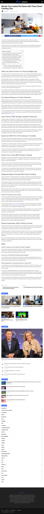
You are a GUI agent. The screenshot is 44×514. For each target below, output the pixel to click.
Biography (3, 416)
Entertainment (4, 436)
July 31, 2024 (4, 322)
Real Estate (4, 471)
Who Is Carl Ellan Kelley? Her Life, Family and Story (16, 386)
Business (25, 304)
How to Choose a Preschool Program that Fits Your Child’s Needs (10, 307)
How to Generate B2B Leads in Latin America (32, 306)
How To (16, 11)
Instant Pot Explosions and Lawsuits (10, 61)
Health (3, 449)
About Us (6, 510)
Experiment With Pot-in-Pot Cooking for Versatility (12, 57)
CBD (2, 423)
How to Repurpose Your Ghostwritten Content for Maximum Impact (7, 319)
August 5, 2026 (9, 392)
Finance (3, 440)
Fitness (3, 442)
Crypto (18, 316)
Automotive (4, 412)
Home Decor (4, 451)
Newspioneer (6, 511)
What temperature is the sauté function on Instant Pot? (14, 67)
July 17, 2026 (9, 396)
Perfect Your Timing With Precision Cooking (11, 58)
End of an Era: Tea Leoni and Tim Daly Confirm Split (11, 359)
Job (2, 460)
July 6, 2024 (12, 11)
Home (2, 510)
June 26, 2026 (9, 401)
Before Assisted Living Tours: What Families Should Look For (18, 395)
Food (2, 445)
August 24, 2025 (18, 321)
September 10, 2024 (5, 309)
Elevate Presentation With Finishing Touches (11, 62)
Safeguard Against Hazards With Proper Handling (12, 60)
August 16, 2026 (9, 384)
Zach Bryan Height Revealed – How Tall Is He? (12, 370)
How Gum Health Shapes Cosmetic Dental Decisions (16, 399)
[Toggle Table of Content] (21, 51)
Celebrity (3, 425)
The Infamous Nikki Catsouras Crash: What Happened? (14, 367)
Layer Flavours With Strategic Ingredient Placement (12, 55)
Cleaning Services (5, 427)
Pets (2, 468)
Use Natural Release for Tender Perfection (10, 54)
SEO (2, 473)
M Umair (6, 11)
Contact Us (19, 510)
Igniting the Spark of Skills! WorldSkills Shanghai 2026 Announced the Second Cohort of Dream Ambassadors (24, 382)
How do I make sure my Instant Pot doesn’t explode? (13, 65)
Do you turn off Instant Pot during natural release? (13, 66)
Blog (2, 419)
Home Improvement (5, 453)
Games (2, 447)
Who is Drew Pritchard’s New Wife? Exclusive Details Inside (14, 374)
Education (3, 434)
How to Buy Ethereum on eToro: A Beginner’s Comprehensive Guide (21, 319)
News (2, 466)
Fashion (3, 438)
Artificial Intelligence (6, 410)
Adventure (3, 408)
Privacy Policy (12, 510)
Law (2, 462)
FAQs (4, 64)
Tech (2, 477)
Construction (4, 429)
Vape (2, 481)
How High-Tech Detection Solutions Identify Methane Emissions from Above (20, 391)
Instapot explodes (16, 203)
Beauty (3, 414)
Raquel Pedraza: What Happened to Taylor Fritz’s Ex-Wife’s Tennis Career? (17, 363)
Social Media (4, 475)
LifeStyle (3, 464)
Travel (3, 479)
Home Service (4, 455)
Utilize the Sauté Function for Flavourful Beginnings (12, 53)
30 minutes (12, 113)
